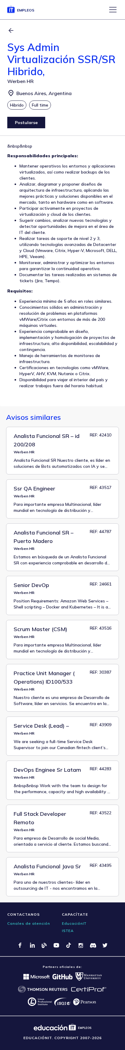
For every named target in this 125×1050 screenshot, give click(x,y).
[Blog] (44, 945)
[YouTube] (56, 945)
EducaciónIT (74, 923)
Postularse (26, 122)
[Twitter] (105, 945)
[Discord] (92, 945)
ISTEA (68, 930)
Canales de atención (28, 923)
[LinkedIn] (32, 945)
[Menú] (113, 9)
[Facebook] (20, 945)
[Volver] (11, 30)
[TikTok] (68, 945)
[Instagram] (80, 945)
